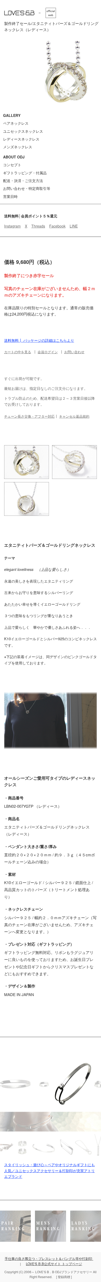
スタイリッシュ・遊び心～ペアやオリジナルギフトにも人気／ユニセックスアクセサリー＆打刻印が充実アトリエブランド (49, 1170)
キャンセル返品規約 (74, 416)
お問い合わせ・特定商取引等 (26, 188)
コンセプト (12, 164)
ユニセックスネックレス (23, 131)
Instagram (12, 226)
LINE (74, 226)
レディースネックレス (21, 139)
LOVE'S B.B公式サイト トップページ (54, 1263)
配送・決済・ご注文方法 (23, 180)
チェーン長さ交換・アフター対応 (29, 416)
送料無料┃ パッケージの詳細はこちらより (39, 340)
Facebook (57, 226)
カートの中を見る (17, 351)
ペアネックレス (15, 123)
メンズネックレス (17, 146)
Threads (38, 226)
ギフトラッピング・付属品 (25, 172)
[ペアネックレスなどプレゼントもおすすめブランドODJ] (30, 13)
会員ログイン (48, 351)
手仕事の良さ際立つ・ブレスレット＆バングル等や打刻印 (49, 1258)
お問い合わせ (74, 351)
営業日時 (10, 196)
